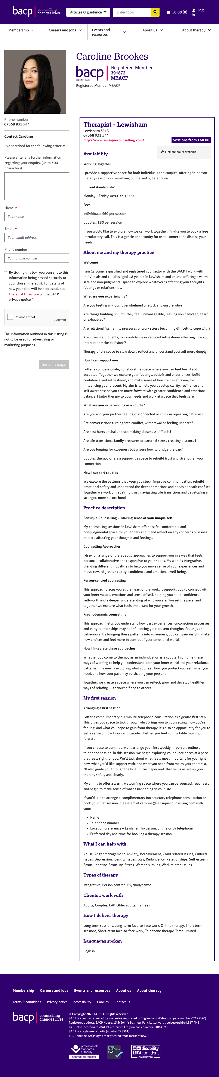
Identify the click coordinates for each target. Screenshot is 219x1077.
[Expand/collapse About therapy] (209, 30)
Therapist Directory (24, 294)
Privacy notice (57, 1002)
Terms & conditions (27, 1002)
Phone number (16, 249)
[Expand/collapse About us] (161, 30)
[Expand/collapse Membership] (33, 30)
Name (9, 208)
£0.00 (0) (179, 12)
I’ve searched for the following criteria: (35, 146)
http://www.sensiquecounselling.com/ (113, 140)
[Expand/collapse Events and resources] (124, 32)
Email (9, 228)
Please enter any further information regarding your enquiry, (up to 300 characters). (33, 162)
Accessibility (82, 1002)
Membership (18, 30)
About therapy (194, 30)
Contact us (122, 1002)
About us (150, 30)
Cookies (103, 1002)
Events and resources (101, 32)
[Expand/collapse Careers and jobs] (80, 30)
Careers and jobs (62, 30)
